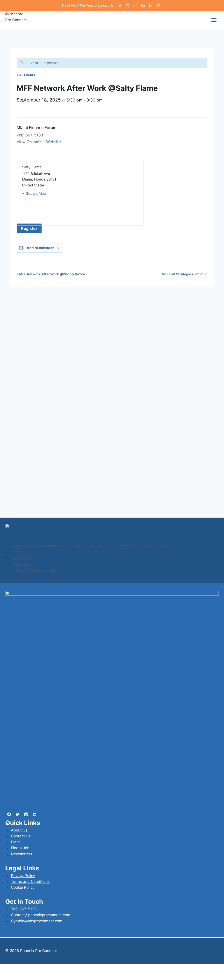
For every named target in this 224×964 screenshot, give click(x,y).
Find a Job (20, 848)
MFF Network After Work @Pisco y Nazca (51, 274)
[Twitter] (127, 5)
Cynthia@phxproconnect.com (36, 921)
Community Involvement (34, 570)
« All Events (26, 75)
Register (29, 228)
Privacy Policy (23, 875)
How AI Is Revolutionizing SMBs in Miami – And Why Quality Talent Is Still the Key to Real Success (98, 546)
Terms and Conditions (30, 881)
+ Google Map (34, 193)
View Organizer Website (39, 141)
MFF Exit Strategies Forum (184, 274)
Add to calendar (40, 248)
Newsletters (23, 558)
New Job (21, 552)
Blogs (16, 842)
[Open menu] (214, 20)
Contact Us (21, 836)
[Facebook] (120, 5)
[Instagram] (135, 5)
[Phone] (150, 5)
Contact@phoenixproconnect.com (40, 915)
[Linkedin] (143, 5)
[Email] (158, 5)
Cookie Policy (22, 887)
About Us (21, 563)
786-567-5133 (24, 909)
